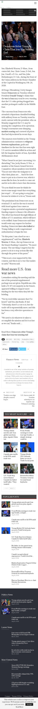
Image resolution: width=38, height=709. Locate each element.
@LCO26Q (17, 339)
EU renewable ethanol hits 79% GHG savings (22, 675)
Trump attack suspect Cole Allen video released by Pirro (23, 642)
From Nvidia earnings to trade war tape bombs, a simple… (24, 512)
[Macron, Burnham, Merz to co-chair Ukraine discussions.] (6, 582)
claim (22, 342)
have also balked (25, 226)
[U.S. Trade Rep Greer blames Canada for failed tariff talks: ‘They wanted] (11, 469)
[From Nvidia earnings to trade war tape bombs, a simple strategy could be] (27, 424)
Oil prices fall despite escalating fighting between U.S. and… (23, 683)
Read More (19, 707)
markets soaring (8, 131)
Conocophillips (30, 342)
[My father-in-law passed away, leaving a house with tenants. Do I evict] (6, 548)
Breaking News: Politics (27, 339)
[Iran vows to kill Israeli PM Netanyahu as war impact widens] (6, 635)
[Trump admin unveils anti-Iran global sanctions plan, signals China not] (11, 424)
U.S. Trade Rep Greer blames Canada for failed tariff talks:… (22, 538)
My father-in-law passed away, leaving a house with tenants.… (22, 546)
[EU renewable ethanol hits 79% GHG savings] (6, 676)
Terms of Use (17, 696)
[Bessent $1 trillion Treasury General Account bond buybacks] (27, 469)
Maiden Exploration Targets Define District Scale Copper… (24, 564)
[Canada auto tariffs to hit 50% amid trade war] (11, 447)
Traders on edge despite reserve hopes (10, 397)
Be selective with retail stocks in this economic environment (23, 651)
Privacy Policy (28, 696)
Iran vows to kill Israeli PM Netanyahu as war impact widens (23, 633)
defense (4, 344)
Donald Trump (16, 96)
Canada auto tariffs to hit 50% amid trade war (24, 520)
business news (6, 342)
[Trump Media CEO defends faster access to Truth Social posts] (27, 447)
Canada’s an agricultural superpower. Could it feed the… (23, 555)
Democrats (12, 93)
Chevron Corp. (15, 342)
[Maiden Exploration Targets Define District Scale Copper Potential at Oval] (6, 565)
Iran (12, 98)
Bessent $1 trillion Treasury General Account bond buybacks (23, 572)
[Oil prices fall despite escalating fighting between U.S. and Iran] (6, 685)
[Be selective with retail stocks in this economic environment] (6, 652)
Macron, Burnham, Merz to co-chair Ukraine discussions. (24, 581)
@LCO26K (9, 339)
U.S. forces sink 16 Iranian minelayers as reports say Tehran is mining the (27, 400)
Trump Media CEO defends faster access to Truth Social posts (23, 529)
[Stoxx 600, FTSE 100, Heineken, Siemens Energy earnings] (6, 667)
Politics (6, 42)
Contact (7, 696)
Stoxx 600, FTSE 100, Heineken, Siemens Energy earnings (23, 666)
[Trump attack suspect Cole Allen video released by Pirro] (6, 643)
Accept (29, 704)
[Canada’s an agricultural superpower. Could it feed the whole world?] (6, 556)
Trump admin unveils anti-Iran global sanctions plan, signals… (22, 503)
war (6, 98)
